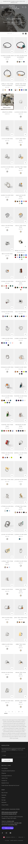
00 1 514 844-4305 (12, 824)
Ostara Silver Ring (7, 700)
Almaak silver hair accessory (7, 56)
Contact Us (4, 780)
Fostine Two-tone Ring (7, 425)
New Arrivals (4, 792)
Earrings (3, 800)
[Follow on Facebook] (2, 833)
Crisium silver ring (7, 367)
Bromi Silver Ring (21, 250)
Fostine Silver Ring (20, 396)
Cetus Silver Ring (7, 311)
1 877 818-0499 (17, 822)
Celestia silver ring (21, 282)
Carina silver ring (7, 281)
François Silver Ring (20, 425)
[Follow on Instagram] (6, 833)
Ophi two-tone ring (20, 617)
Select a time (6, 107)
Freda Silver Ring (7, 453)
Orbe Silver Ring (7, 644)
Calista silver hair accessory (20, 56)
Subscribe (7, 760)
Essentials (4, 795)
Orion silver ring (7, 672)
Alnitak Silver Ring (7, 167)
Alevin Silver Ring (21, 112)
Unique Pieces (5, 804)
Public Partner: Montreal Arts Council (10, 785)
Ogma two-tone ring (21, 590)
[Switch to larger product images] (23, 33)
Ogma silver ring (7, 589)
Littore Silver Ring (7, 506)
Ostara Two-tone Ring (20, 701)
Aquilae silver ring (21, 196)
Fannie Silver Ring (21, 367)
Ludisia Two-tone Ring (7, 562)
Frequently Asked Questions (8, 770)
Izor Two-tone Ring (7, 479)
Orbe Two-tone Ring (21, 645)
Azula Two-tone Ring (20, 226)
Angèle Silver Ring (7, 195)
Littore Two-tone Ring (21, 507)
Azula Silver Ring (7, 225)
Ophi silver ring (7, 617)
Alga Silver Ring (7, 138)
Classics (3, 797)
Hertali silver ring (20, 453)
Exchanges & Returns (7, 775)
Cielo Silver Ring (20, 311)
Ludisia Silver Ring (20, 534)
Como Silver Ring (7, 338)
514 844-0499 (10, 821)
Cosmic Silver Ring (21, 338)
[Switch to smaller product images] (25, 33)
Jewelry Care (5, 778)
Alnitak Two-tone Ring (21, 167)
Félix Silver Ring (7, 396)
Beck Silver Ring (7, 253)
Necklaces (4, 802)
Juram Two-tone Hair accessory (20, 84)
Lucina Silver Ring (7, 534)
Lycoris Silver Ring (20, 561)
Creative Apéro (7, 112)
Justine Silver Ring (20, 479)
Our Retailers (5, 768)
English (21, 837)
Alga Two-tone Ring (21, 139)
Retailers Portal (5, 783)
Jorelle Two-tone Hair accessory (7, 84)
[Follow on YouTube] (10, 833)
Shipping (4, 773)
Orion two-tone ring (20, 673)
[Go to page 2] (22, 711)
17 (19, 711)
